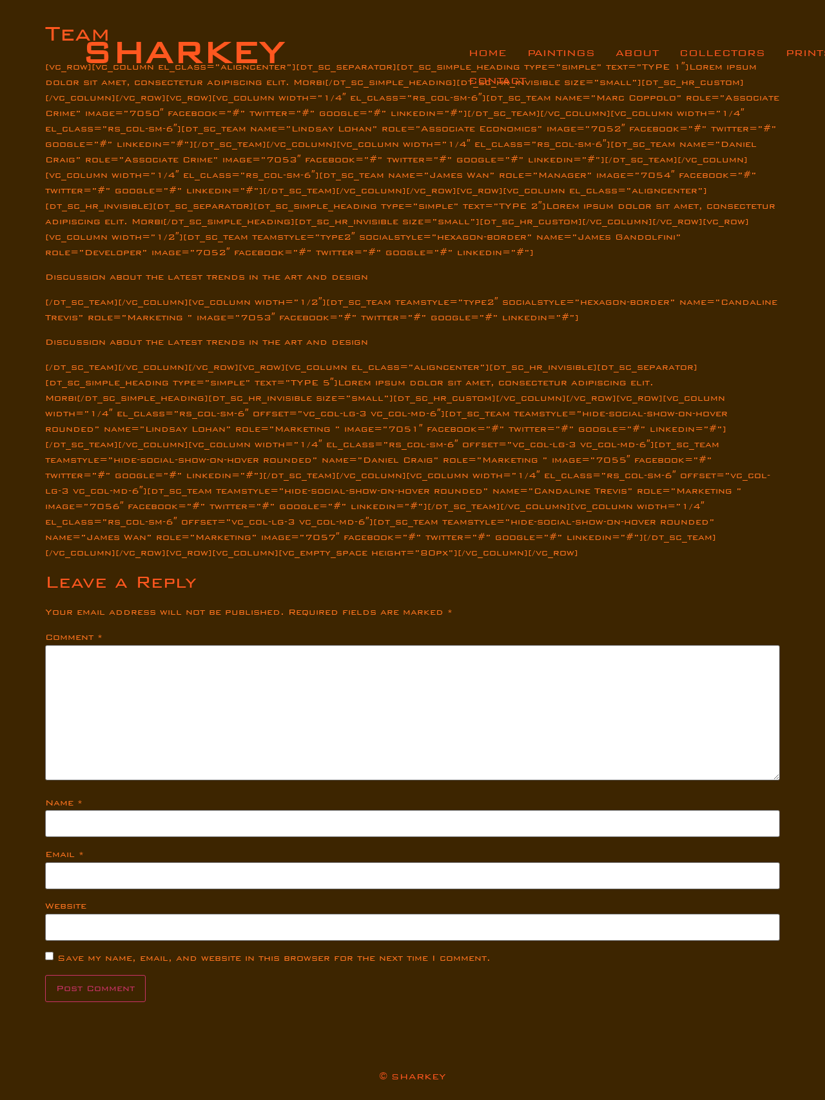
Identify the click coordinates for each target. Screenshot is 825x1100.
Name (63, 803)
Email (64, 854)
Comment (73, 637)
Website (65, 906)
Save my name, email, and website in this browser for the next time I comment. (273, 958)
